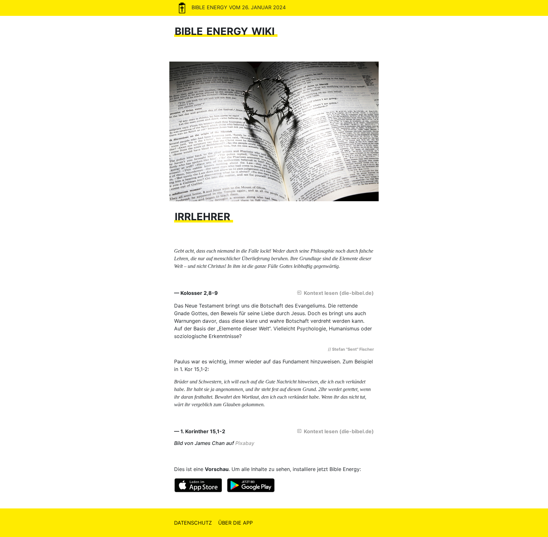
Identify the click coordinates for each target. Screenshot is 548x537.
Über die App (235, 523)
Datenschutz (193, 523)
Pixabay (244, 443)
